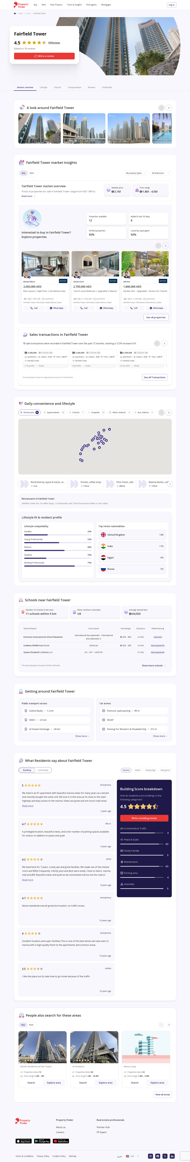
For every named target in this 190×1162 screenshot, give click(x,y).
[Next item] (169, 108)
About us (61, 1127)
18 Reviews (54, 42)
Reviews (91, 87)
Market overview (25, 87)
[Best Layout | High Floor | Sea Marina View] (45, 281)
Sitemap (72, 1156)
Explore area (54, 1082)
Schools (57, 87)
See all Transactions (155, 377)
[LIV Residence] (94, 1059)
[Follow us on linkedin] (172, 1156)
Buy (35, 4)
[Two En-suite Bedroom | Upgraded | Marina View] (95, 281)
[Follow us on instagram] (150, 1156)
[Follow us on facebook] (157, 1156)
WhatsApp (58, 308)
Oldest (137, 770)
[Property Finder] (15, 13)
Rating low (165, 770)
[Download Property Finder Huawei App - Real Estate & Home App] (61, 1141)
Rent (44, 4)
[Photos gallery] (45, 263)
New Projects (56, 4)
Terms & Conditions (24, 1156)
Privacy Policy (43, 1156)
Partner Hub (103, 1127)
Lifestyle (43, 87)
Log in (172, 4)
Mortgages (106, 4)
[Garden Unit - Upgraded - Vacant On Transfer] (145, 281)
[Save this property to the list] (66, 254)
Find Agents (91, 4)
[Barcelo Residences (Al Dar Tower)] (42, 1059)
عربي (119, 1156)
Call (36, 308)
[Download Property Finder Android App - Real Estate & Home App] (42, 1141)
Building (27, 770)
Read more (27, 805)
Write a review (46, 56)
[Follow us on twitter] (164, 1156)
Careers (60, 1132)
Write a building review (144, 818)
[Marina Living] (146, 1059)
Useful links (107, 87)
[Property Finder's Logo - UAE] (21, 5)
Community (43, 770)
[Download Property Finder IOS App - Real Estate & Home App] (23, 1141)
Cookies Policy (59, 1156)
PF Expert (102, 1132)
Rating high (150, 770)
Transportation (74, 87)
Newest (126, 770)
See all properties (156, 317)
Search (31, 1082)
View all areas (162, 1094)
